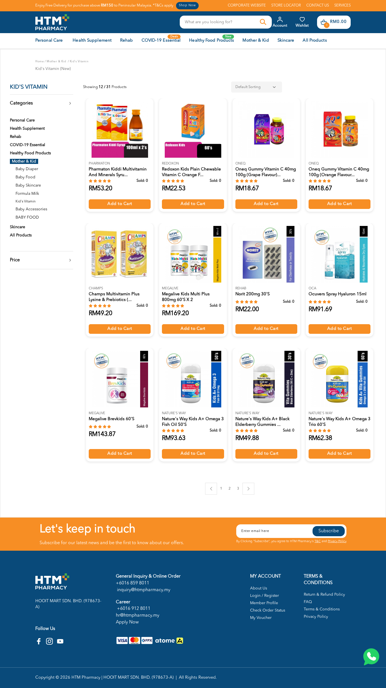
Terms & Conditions (322, 609)
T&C (318, 541)
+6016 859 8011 (132, 583)
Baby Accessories (31, 209)
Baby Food (25, 177)
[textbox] (220, 22)
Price (15, 260)
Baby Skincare (28, 185)
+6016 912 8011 (133, 608)
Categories (21, 103)
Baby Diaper (27, 169)
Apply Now (127, 622)
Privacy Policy (337, 541)
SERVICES (342, 5)
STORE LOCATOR (286, 5)
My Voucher (261, 618)
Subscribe (328, 531)
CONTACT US (317, 5)
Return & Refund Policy (324, 595)
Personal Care (22, 120)
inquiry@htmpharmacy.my (143, 590)
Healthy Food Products (30, 153)
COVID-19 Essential (27, 145)
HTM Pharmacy (85, 678)
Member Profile (264, 603)
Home (39, 61)
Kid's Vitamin (79, 61)
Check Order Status (267, 610)
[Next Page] (248, 489)
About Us (258, 588)
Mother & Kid (57, 61)
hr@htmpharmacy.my (137, 615)
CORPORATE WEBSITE (247, 5)
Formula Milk (27, 194)
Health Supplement (27, 129)
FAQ (308, 602)
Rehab (15, 137)
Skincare (17, 227)
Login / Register (264, 596)
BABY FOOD (27, 217)
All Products (21, 235)
